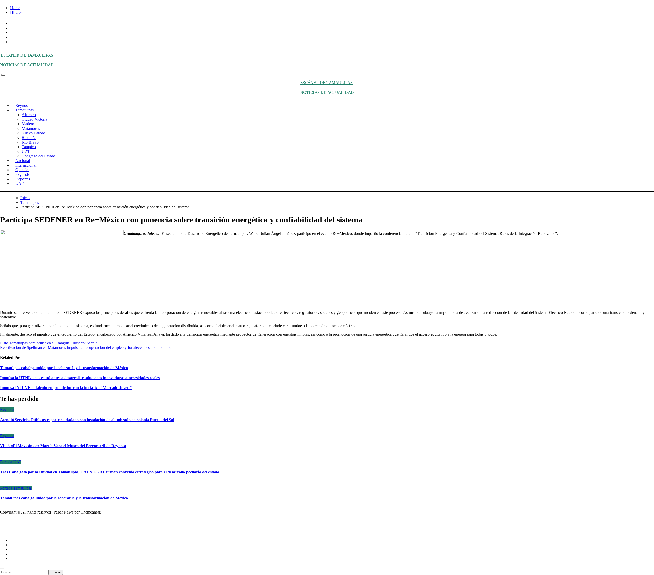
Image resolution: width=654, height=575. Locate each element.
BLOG (16, 12)
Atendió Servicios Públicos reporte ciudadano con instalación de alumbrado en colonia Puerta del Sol (87, 420)
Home (15, 8)
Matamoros (31, 128)
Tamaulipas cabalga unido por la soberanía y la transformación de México (64, 368)
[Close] (2, 568)
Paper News (63, 512)
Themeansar (90, 512)
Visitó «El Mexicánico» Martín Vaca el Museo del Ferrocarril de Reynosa (63, 446)
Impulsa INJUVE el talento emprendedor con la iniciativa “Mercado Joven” (66, 387)
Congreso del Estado (38, 156)
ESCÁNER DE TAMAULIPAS (27, 55)
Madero (28, 124)
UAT (26, 151)
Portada (6, 462)
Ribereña (29, 137)
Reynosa (7, 409)
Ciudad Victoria (34, 119)
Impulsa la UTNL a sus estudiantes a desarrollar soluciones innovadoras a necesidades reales (80, 378)
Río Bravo (30, 142)
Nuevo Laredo (33, 133)
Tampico (29, 147)
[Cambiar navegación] (3, 75)
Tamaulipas (24, 110)
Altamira (29, 114)
